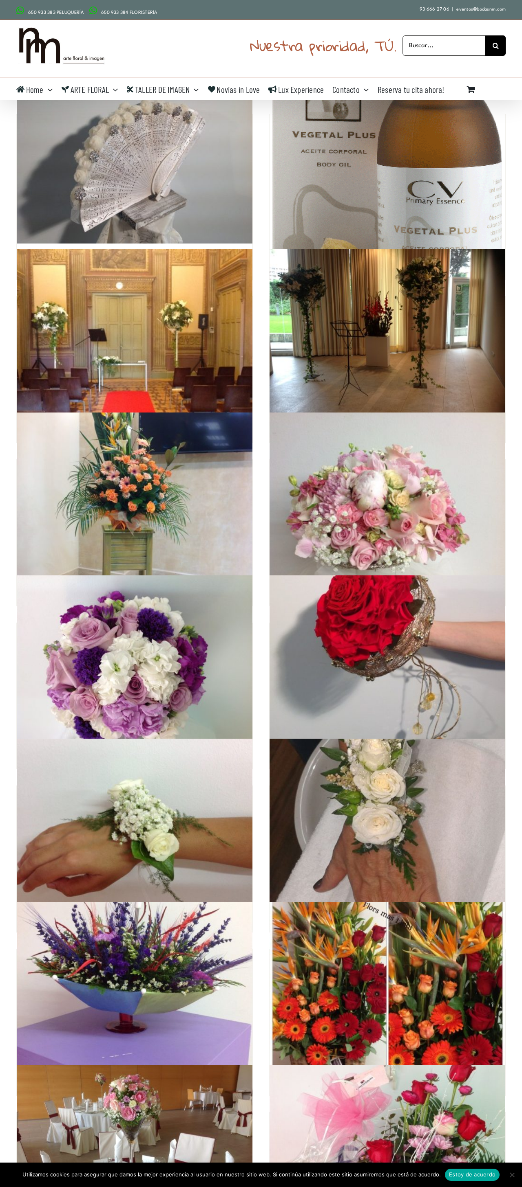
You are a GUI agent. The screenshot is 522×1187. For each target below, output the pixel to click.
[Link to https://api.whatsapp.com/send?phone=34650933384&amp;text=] (93, 10)
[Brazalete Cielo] (134, 827)
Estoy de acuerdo (472, 1174)
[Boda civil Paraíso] (134, 501)
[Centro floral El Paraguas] (134, 990)
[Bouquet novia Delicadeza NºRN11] (387, 501)
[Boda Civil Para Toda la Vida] (387, 337)
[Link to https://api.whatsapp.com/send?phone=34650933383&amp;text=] (20, 10)
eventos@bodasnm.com (480, 9)
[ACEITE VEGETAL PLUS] (387, 164)
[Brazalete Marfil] (387, 827)
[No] (512, 1175)
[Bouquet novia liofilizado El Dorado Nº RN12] (387, 664)
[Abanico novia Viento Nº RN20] (134, 155)
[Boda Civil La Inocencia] (134, 337)
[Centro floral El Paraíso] (387, 990)
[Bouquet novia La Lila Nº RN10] (134, 664)
